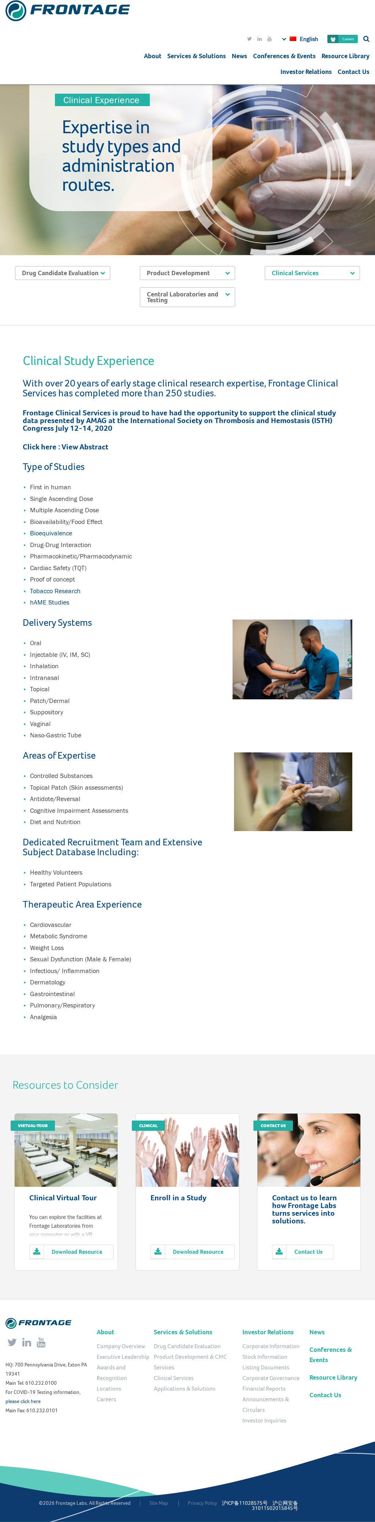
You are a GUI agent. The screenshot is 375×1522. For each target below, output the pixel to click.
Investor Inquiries (264, 1420)
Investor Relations (306, 71)
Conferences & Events (284, 56)
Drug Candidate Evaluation (187, 1346)
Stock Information (264, 1357)
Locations (109, 1388)
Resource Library (346, 56)
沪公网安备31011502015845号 (275, 1505)
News (239, 56)
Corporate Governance (271, 1378)
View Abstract (85, 446)
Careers (348, 39)
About (152, 56)
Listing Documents (265, 1367)
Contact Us (354, 71)
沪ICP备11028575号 (245, 1503)
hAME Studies (49, 602)
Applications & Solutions (184, 1388)
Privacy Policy (202, 1503)
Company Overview (121, 1346)
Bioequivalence (51, 533)
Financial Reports (264, 1388)
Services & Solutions (183, 1332)
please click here (23, 1401)
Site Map (158, 1503)
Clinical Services (174, 1378)
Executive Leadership (123, 1357)
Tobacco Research (55, 591)
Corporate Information (271, 1346)
